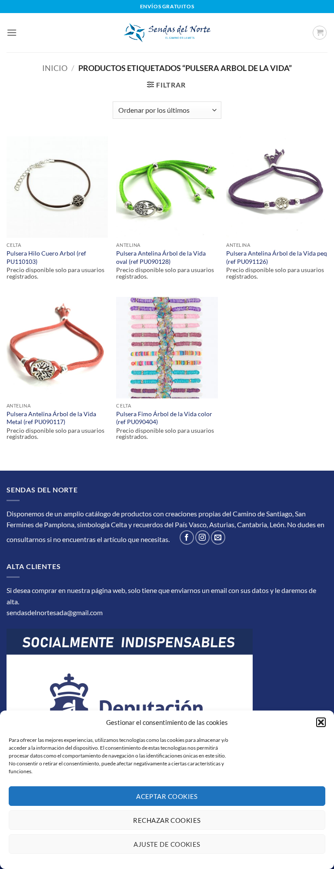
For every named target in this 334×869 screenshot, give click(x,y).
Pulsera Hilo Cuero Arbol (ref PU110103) (46, 257)
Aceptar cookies (167, 796)
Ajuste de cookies (167, 844)
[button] (321, 722)
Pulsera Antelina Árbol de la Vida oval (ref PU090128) (161, 257)
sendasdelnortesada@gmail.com (55, 612)
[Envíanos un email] (218, 537)
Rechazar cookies (166, 820)
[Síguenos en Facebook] (187, 537)
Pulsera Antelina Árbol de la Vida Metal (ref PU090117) (51, 418)
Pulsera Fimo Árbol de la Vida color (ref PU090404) (164, 418)
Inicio (54, 68)
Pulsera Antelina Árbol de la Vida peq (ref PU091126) (276, 257)
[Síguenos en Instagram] (202, 537)
